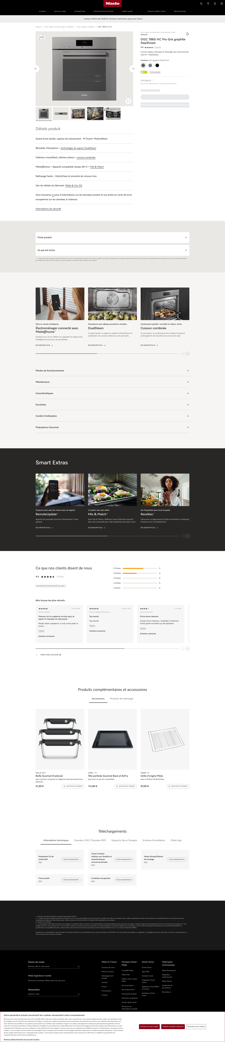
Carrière (105, 982)
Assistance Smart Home (148, 994)
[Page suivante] (187, 649)
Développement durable (107, 977)
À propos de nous (108, 967)
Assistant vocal (147, 976)
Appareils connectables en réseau (150, 988)
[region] (84, 68)
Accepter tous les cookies (149, 1026)
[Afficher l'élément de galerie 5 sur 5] (112, 114)
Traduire (41, 631)
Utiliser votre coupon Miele (129, 980)
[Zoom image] (128, 101)
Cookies (36, 1039)
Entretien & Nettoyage (104, 11)
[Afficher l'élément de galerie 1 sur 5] (44, 114)
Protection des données (24, 1039)
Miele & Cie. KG (73, 185)
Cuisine (42, 11)
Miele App (176, 840)
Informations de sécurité (48, 209)
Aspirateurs (80, 11)
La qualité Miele (127, 970)
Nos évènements (128, 990)
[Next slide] (133, 68)
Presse (104, 987)
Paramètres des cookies (196, 1026)
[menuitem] (43, 11)
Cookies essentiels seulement (173, 1026)
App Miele (145, 972)
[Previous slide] (35, 68)
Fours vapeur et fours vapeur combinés (58, 27)
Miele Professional (169, 970)
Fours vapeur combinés (85, 27)
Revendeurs (166, 992)
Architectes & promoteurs (167, 987)
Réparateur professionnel (167, 976)
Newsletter (34, 990)
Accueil (38, 27)
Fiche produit (155, 72)
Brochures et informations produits (129, 1008)
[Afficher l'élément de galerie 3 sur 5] (78, 114)
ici (53, 195)
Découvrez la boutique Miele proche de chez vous (46, 980)
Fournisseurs (106, 991)
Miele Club (126, 975)
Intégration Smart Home (148, 981)
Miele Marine (167, 981)
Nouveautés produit (129, 994)
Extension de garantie (130, 998)
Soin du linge (60, 11)
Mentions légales (10, 1039)
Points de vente (36, 962)
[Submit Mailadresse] (78, 994)
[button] (143, 65)
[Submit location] (78, 967)
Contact (104, 995)
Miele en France (108, 972)
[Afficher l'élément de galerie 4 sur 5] (95, 114)
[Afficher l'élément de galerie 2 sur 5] (61, 114)
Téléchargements (71, 859)
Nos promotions (128, 985)
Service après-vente (156, 11)
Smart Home (127, 11)
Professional (180, 11)
